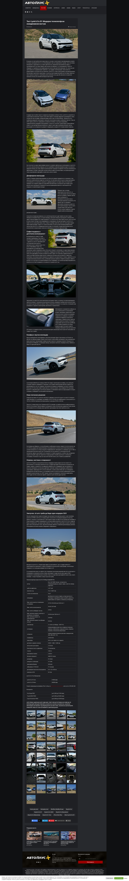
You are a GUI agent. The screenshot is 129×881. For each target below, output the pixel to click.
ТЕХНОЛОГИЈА (86, 7)
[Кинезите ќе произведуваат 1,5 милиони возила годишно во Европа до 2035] (68, 835)
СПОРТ (79, 7)
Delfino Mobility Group (57, 809)
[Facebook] (37, 862)
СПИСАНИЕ (94, 7)
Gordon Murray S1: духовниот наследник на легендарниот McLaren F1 (51, 842)
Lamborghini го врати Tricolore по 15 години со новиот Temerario (34, 842)
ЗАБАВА (68, 7)
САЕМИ (63, 7)
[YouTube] (38, 862)
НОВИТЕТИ (28, 7)
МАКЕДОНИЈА (36, 7)
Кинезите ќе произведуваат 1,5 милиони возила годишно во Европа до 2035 (68, 842)
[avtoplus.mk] (37, 3)
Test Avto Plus (58, 815)
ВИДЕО (74, 7)
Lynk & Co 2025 (49, 812)
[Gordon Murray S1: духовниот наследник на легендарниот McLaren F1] (51, 835)
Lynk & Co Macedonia (62, 812)
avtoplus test (44, 809)
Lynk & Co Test (47, 815)
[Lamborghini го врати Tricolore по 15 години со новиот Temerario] (34, 835)
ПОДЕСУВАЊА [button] (109, 878)
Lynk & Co (69, 809)
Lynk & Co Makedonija (34, 815)
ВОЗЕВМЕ (49, 7)
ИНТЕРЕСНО (57, 7)
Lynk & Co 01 (38, 812)
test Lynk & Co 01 (69, 815)
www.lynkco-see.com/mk (57, 686)
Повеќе (125, 878)
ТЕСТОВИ (43, 7)
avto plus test (34, 809)
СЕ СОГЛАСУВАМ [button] (119, 878)
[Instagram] (40, 862)
